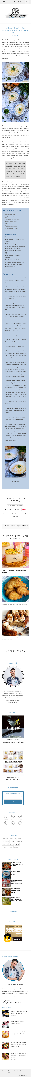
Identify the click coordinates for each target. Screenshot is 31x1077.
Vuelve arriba (23, 1075)
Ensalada (17, 514)
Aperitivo (12, 514)
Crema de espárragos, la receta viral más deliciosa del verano (19, 1012)
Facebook (6, 819)
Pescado (5, 847)
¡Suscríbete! (13, 802)
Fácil (26, 514)
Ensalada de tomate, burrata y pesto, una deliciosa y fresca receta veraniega (19, 1044)
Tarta (11, 850)
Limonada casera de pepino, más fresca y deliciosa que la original (16, 899)
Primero (5, 850)
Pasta (17, 844)
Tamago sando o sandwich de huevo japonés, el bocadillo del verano (19, 1034)
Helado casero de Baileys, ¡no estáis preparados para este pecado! (18, 1055)
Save (25, 509)
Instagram (20, 819)
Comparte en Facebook (16, 505)
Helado (12, 844)
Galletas (5, 844)
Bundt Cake (13, 838)
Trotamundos (15, 516)
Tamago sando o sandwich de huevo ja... (14, 571)
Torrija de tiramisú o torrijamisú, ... (11, 639)
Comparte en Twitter (13, 509)
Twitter (12, 819)
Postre (16, 847)
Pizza (11, 847)
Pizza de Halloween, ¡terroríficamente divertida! (15, 890)
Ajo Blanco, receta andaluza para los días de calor (16, 873)
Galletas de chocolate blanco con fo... (14, 605)
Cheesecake (6, 841)
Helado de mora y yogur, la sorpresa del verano (18, 1022)
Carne (19, 838)
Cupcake (13, 841)
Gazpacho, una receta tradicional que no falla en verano (16, 864)
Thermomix (17, 850)
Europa (22, 514)
